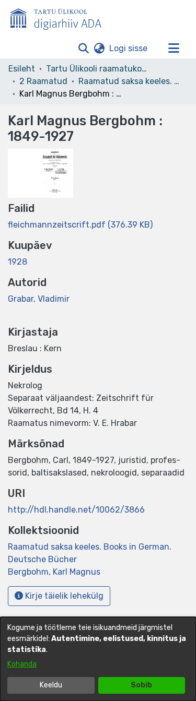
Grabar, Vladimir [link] (39, 299)
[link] (80, 225)
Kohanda (22, 664)
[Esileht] (60, 17)
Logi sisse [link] (128, 48)
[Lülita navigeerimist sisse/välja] (173, 48)
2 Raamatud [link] (43, 81)
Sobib (141, 685)
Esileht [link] (21, 69)
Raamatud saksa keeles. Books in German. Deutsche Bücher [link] (130, 81)
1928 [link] (17, 262)
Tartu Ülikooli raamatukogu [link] (98, 69)
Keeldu (51, 685)
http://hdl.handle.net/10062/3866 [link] (76, 510)
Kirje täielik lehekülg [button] (63, 596)
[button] (83, 48)
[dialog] (98, 659)
